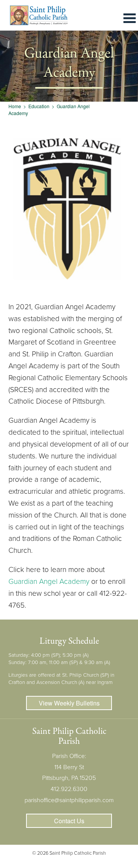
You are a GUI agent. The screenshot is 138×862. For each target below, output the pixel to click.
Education (38, 106)
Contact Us (69, 820)
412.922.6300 (69, 789)
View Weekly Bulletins (69, 703)
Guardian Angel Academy (48, 581)
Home (14, 106)
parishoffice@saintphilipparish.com (69, 800)
